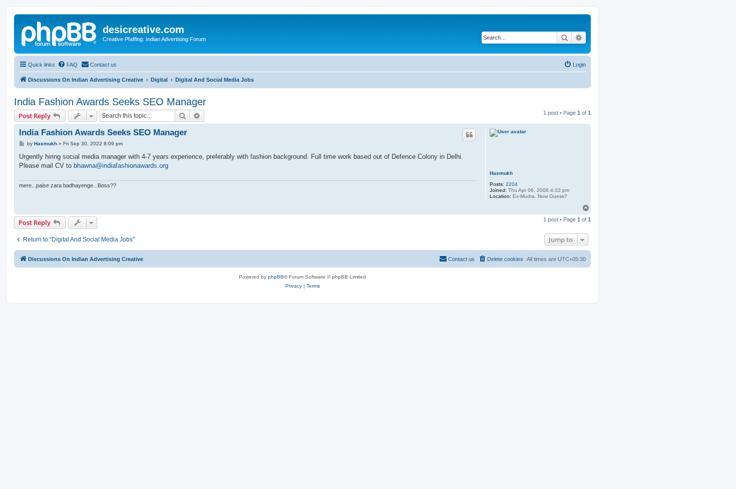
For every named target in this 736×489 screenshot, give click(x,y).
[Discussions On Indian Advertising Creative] (60, 33)
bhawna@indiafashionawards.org (121, 165)
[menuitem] (68, 65)
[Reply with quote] (469, 135)
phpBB (276, 277)
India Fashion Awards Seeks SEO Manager (110, 101)
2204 (512, 184)
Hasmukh (501, 173)
